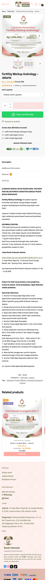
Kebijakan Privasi (9, 479)
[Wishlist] (36, 401)
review (16, 86)
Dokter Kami (7, 472)
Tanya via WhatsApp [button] (24, 114)
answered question (28, 86)
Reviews (6, 174)
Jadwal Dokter (8, 476)
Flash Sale (10, 11)
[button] (39, 35)
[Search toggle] (32, 4)
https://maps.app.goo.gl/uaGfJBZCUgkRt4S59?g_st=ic (22, 258)
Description (6, 162)
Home (4, 11)
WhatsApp (8, 495)
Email (6, 498)
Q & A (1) (5, 180)
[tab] (22, 162)
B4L (23, 440)
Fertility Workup (20, 380)
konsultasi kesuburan (35, 380)
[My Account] (36, 4)
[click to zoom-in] (23, 35)
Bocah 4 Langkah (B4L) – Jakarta (22, 443)
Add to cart (28, 105)
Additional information (11, 168)
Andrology (10, 380)
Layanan (31, 378)
